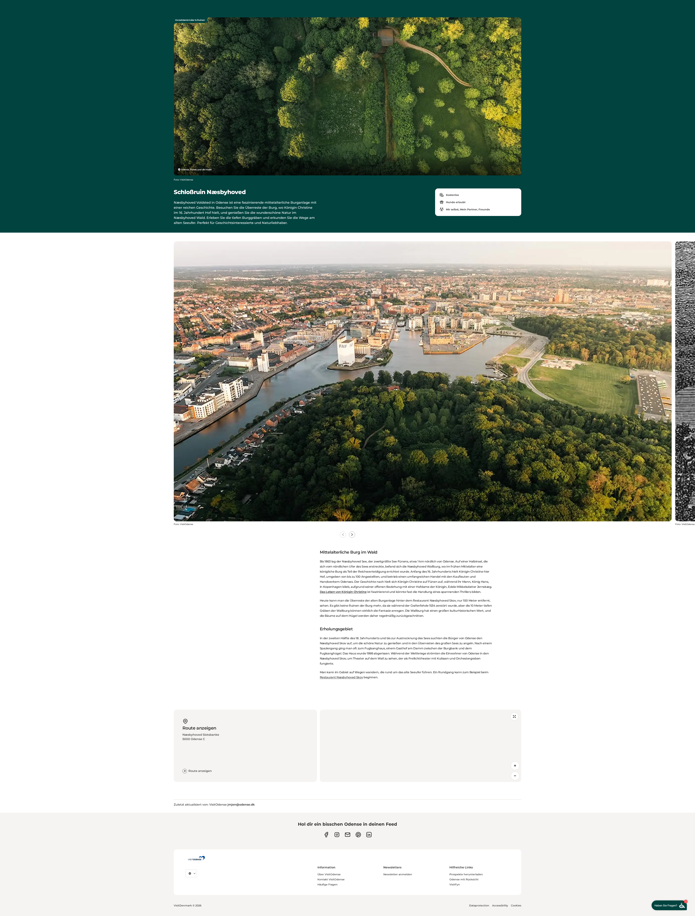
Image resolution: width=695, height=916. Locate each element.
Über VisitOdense (329, 874)
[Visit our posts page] (369, 834)
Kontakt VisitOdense (331, 879)
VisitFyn (454, 884)
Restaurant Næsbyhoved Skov (341, 677)
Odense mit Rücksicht (464, 879)
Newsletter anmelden (397, 874)
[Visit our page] (337, 834)
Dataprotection (479, 905)
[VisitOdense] (196, 858)
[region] (420, 746)
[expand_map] (514, 716)
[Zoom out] (515, 776)
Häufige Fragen (327, 884)
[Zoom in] (515, 765)
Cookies (516, 905)
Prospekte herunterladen (466, 874)
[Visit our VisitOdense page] (326, 834)
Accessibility (500, 905)
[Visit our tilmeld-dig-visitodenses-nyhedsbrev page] (347, 834)
